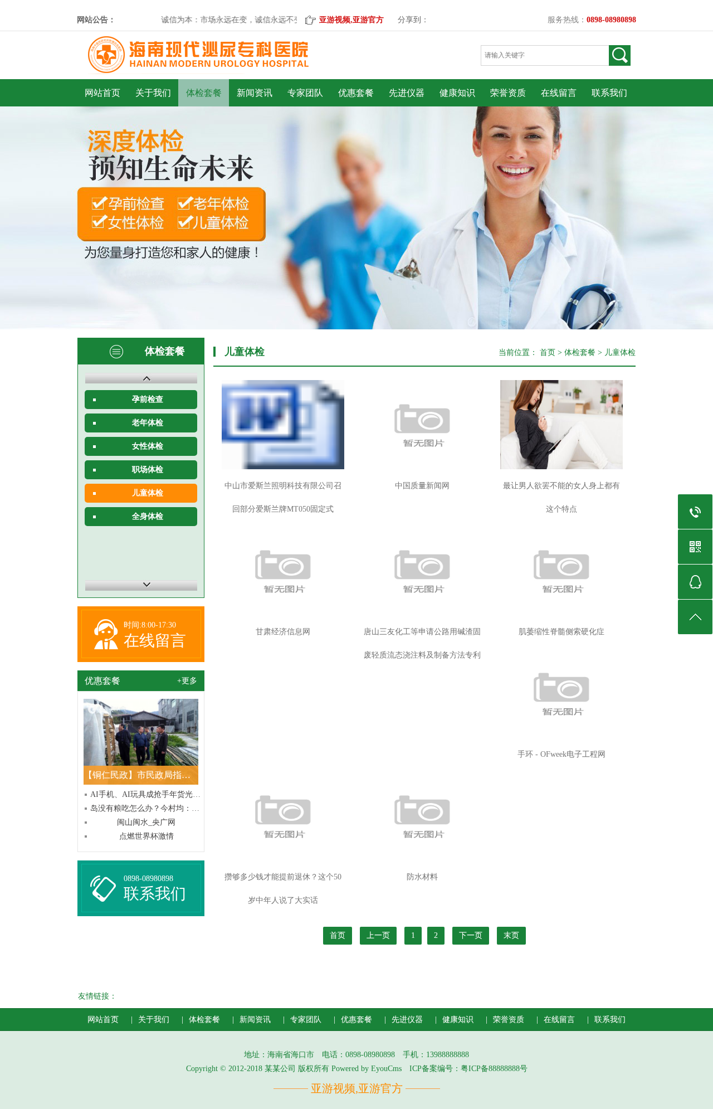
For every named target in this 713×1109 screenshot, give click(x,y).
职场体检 (147, 469)
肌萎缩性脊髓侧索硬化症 (561, 632)
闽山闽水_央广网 (146, 822)
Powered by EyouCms (365, 1068)
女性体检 (147, 446)
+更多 (187, 681)
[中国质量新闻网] (422, 424)
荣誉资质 (508, 93)
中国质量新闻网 (422, 485)
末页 (511, 935)
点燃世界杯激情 (146, 836)
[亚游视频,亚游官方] (213, 76)
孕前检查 (147, 399)
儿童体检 (147, 493)
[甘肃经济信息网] (283, 570)
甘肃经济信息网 (283, 632)
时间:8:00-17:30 (150, 625)
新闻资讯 (254, 93)
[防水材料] (422, 815)
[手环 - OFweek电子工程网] (561, 693)
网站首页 (102, 93)
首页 (547, 352)
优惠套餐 (356, 93)
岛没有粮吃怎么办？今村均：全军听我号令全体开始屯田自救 (146, 808)
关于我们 (153, 93)
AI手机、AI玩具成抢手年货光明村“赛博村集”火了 (146, 794)
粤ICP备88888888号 (494, 1068)
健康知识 (457, 93)
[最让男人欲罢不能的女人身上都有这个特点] (561, 424)
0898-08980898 (148, 878)
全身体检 (147, 516)
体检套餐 (204, 93)
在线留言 (559, 93)
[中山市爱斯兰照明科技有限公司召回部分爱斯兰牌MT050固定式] (283, 424)
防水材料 (422, 877)
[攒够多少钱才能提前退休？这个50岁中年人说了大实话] (283, 815)
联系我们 (609, 93)
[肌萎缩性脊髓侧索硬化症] (561, 570)
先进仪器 (406, 93)
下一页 (470, 935)
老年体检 (147, 423)
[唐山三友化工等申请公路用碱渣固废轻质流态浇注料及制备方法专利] (422, 570)
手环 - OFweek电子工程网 (561, 754)
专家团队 (305, 93)
